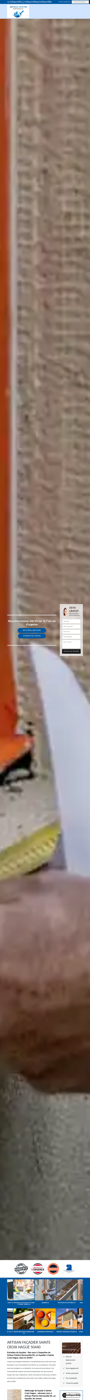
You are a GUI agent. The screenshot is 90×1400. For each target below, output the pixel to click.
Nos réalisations (32, 630)
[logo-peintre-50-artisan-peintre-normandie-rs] (18, 11)
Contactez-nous (32, 636)
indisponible (15, 2)
